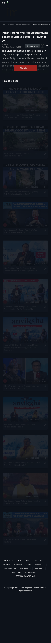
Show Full (24, 68)
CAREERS (18, 565)
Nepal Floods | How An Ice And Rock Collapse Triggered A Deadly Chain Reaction (22, 116)
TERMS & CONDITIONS (25, 576)
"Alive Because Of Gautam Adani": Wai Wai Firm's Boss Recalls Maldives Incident (20, 231)
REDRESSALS (30, 572)
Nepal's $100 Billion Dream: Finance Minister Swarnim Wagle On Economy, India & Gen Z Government (21, 347)
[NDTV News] (12, 10)
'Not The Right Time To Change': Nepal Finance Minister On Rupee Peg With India (20, 269)
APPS (28, 565)
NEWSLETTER (23, 561)
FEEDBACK (39, 568)
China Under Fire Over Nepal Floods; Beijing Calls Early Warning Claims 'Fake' (21, 193)
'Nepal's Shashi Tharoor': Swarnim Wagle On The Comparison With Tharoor (21, 387)
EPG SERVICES (10, 568)
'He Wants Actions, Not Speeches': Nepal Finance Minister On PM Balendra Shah (20, 308)
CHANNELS (40, 565)
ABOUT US (8, 561)
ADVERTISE (38, 561)
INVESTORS (16, 572)
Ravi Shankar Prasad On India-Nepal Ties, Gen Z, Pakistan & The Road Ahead (22, 502)
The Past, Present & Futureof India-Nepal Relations (20, 540)
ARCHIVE (6, 565)
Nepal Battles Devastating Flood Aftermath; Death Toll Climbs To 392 (20, 154)
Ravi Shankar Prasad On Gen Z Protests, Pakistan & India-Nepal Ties (19, 425)
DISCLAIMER (25, 568)
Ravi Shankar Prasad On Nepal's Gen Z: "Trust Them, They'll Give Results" (22, 464)
